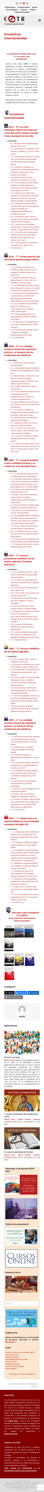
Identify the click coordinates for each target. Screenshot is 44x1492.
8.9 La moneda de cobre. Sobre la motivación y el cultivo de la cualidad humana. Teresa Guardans (24, 219)
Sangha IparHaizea (12, 1357)
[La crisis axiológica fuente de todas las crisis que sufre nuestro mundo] (6, 126)
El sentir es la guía (12, 1057)
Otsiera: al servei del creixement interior (20, 1352)
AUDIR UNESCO (11, 1361)
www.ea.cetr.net (11, 1434)
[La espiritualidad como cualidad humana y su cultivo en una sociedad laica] (6, 460)
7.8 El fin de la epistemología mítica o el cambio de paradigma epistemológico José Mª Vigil (25, 332)
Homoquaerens (11, 1368)
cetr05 (22, 1016)
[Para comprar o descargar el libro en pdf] (9, 937)
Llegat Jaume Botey (12, 1364)
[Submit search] (36, 1303)
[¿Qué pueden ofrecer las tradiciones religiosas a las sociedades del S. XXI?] (30, 965)
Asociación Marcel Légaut (14, 1366)
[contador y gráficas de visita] (22, 1374)
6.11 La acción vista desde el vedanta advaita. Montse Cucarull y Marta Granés (24, 438)
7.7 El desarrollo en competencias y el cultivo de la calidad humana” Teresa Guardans (25, 324)
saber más (13, 1421)
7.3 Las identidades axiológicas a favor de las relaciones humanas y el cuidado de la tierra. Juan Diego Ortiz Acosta (25, 288)
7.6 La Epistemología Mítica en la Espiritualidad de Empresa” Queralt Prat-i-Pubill (23, 316)
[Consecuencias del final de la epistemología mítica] (6, 256)
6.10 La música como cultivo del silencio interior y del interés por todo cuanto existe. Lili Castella (24, 430)
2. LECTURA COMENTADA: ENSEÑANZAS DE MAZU (22, 1385)
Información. (10, 1342)
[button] (39, 20)
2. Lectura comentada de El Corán (18, 1152)
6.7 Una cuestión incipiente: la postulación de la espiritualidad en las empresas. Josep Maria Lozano (24, 412)
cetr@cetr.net (28, 1486)
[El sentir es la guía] (22, 1042)
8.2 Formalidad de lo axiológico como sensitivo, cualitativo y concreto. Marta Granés (25, 151)
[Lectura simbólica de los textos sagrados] (6, 648)
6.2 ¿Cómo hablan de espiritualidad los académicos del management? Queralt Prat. (25, 370)
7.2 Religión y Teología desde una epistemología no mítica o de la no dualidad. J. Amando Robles (23, 280)
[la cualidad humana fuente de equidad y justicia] (6, 346)
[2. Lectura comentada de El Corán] (22, 1138)
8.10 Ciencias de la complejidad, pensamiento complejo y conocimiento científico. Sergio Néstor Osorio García (25, 227)
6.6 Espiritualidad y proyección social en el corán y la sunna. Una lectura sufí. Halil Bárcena (25, 404)
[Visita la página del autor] (22, 1009)
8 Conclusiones (16, 248)
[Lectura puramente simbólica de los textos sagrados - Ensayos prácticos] (6, 555)
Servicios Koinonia (12, 1355)
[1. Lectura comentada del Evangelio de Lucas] (22, 1100)
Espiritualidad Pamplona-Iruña (16, 1359)
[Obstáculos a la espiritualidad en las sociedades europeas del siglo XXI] (6, 818)
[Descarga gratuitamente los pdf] (6, 114)
